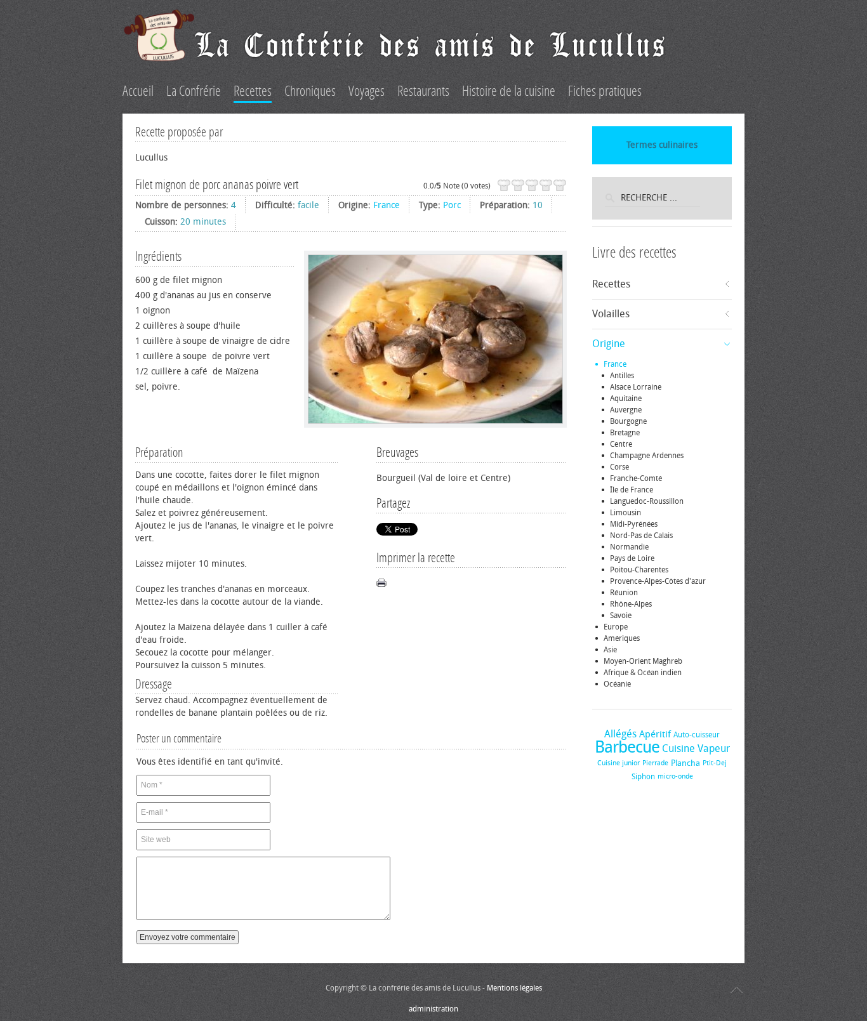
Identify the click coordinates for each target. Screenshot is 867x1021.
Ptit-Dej (715, 763)
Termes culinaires (662, 145)
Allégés (620, 734)
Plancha (685, 763)
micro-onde (675, 776)
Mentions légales (514, 988)
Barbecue (627, 747)
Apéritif (655, 734)
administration (433, 1009)
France (386, 205)
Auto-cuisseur (696, 734)
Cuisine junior (618, 763)
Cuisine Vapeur (696, 748)
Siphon (643, 776)
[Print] (381, 582)
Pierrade (655, 763)
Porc (452, 205)
